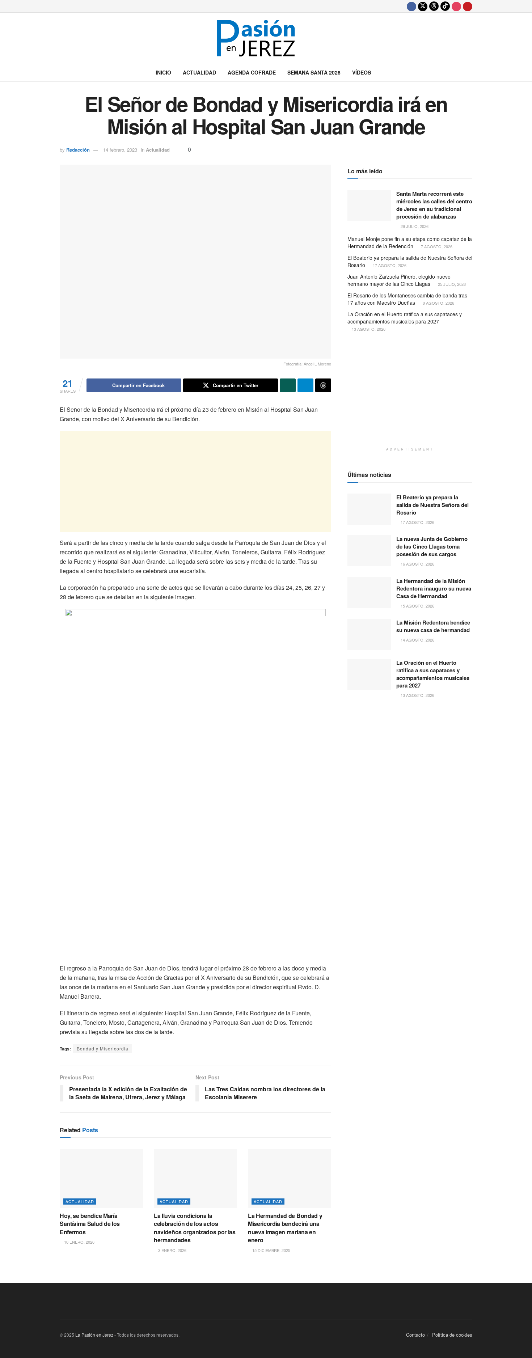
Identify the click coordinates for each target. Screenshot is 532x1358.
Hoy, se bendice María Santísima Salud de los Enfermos (90, 1223)
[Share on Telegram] (305, 385)
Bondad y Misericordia (102, 1048)
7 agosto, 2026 (436, 246)
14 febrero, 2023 (120, 149)
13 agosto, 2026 (368, 329)
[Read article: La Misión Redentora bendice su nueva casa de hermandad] (369, 634)
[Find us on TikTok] (445, 6)
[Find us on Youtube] (467, 6)
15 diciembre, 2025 (270, 1250)
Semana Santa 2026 (314, 72)
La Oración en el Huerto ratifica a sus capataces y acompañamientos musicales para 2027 (404, 317)
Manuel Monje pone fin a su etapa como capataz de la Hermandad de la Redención (409, 242)
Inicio (163, 72)
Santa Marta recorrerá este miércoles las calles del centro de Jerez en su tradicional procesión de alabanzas (434, 205)
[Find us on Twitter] (422, 6)
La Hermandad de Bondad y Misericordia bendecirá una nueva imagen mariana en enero (285, 1227)
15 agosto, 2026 (417, 606)
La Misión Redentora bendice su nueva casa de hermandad (433, 626)
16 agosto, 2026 (417, 564)
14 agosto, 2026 (417, 640)
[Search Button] (469, 72)
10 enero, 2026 (78, 1242)
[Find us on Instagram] (456, 6)
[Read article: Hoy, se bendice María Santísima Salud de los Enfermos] (101, 1178)
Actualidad (199, 72)
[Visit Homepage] (266, 38)
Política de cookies (452, 1334)
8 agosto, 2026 (438, 303)
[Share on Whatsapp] (288, 385)
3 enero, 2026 (171, 1250)
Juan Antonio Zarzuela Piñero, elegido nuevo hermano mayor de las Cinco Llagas (399, 280)
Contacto (415, 1334)
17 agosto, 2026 (389, 265)
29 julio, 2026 (414, 226)
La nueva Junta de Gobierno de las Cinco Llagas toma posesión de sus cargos (432, 546)
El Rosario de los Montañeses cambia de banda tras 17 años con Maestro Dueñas (407, 299)
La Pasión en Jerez (94, 1335)
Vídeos (361, 72)
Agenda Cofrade (252, 72)
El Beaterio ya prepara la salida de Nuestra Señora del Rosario (409, 261)
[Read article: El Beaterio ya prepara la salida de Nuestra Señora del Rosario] (369, 509)
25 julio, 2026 (451, 284)
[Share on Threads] (323, 385)
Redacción (78, 149)
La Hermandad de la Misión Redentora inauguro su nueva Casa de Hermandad (433, 588)
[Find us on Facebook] (411, 6)
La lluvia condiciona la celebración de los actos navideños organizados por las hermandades (195, 1227)
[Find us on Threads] (434, 6)
